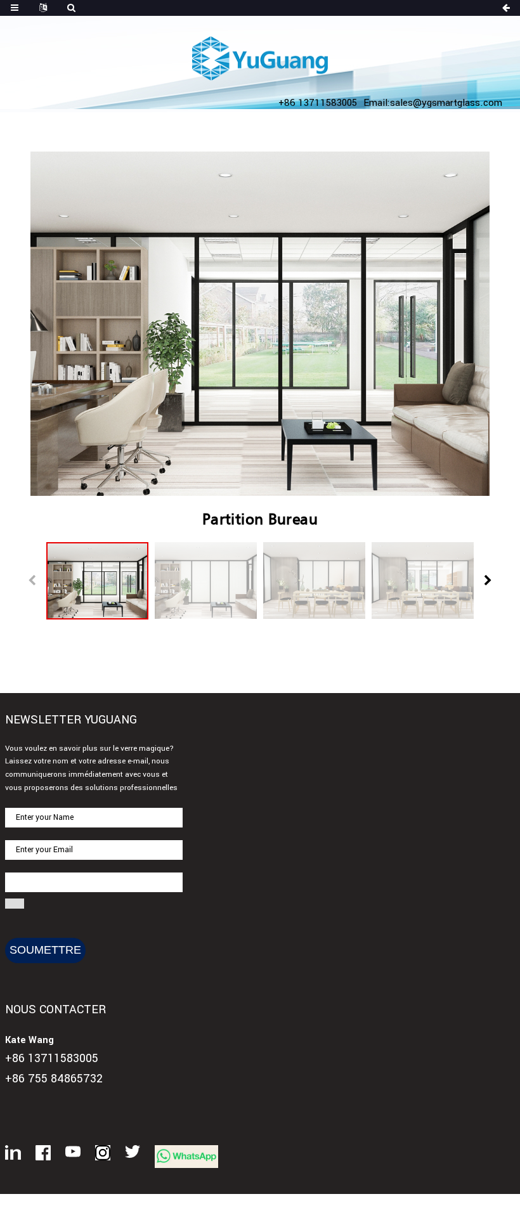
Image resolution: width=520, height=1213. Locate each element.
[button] (488, 580)
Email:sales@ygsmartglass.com (432, 103)
